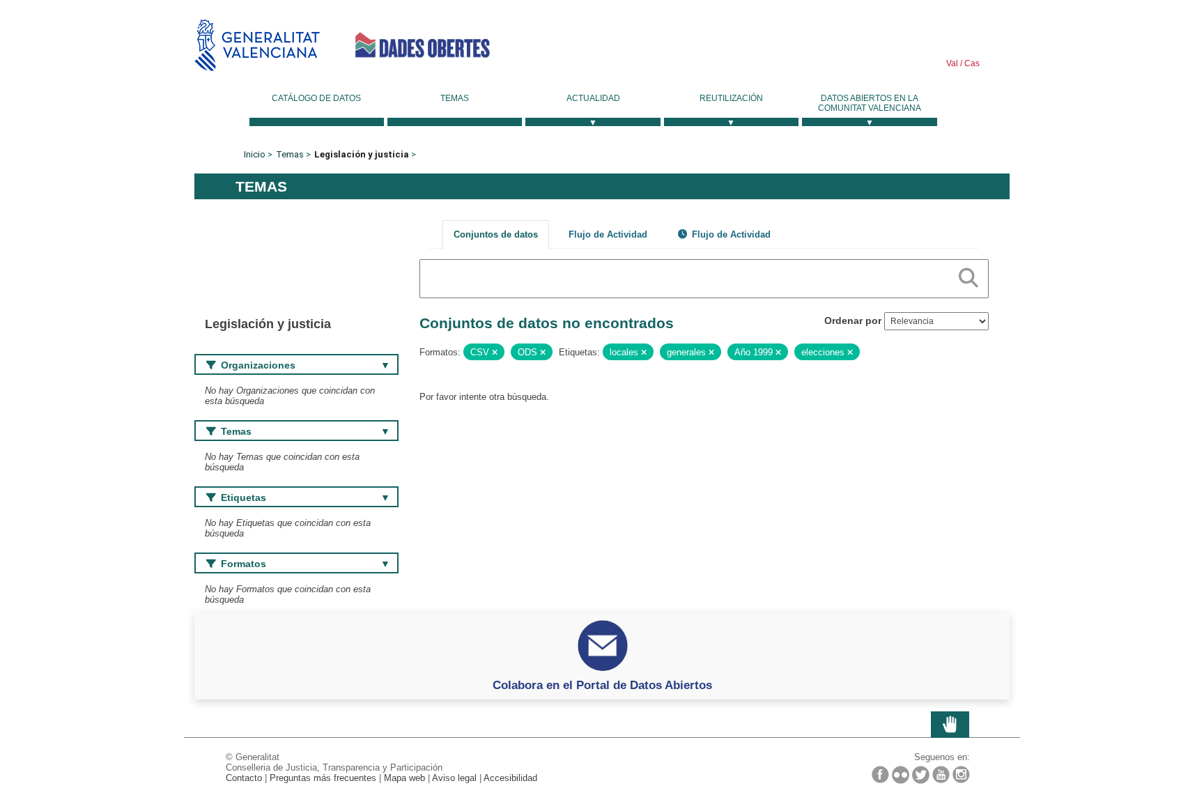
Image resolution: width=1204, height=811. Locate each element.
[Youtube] (941, 774)
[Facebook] (880, 774)
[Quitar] (494, 352)
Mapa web (404, 778)
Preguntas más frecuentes (323, 778)
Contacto (244, 778)
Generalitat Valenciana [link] (257, 45)
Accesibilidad (510, 778)
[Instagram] (961, 774)
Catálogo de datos (316, 98)
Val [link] (952, 63)
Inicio (254, 154)
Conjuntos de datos (496, 234)
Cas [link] (971, 63)
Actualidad (593, 98)
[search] (968, 275)
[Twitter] (920, 775)
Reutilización (731, 98)
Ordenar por (852, 320)
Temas (454, 98)
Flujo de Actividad (608, 234)
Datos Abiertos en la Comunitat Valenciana (869, 103)
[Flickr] (900, 775)
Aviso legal (454, 778)
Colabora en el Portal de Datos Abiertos (602, 685)
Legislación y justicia (361, 154)
